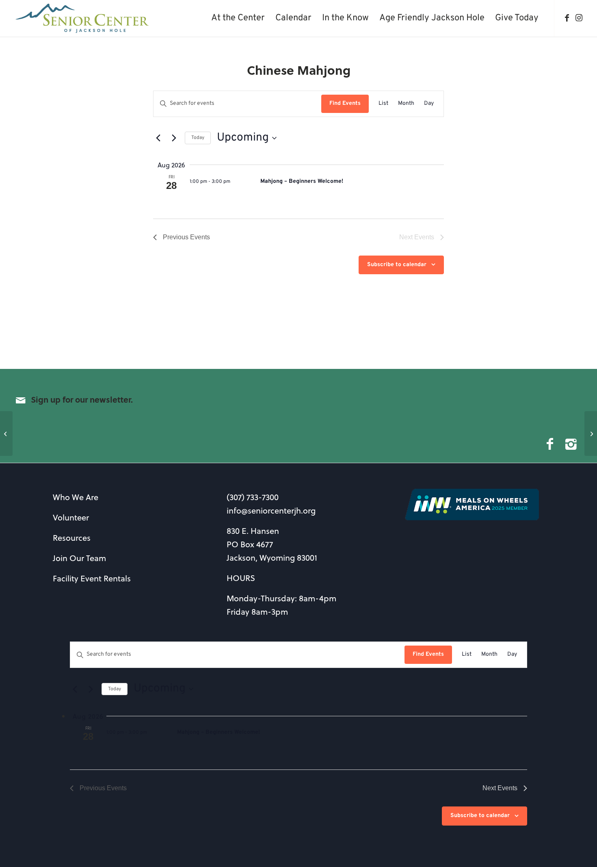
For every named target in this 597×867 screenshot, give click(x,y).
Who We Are (75, 497)
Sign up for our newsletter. (82, 399)
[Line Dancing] (6, 433)
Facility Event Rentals (92, 578)
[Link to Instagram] (579, 18)
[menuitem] (238, 18)
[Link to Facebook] (567, 18)
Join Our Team (79, 558)
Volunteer (71, 517)
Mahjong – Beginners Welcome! (301, 181)
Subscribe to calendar (396, 264)
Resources (72, 538)
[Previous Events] (158, 138)
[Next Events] (174, 138)
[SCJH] (83, 18)
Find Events (345, 103)
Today (197, 137)
